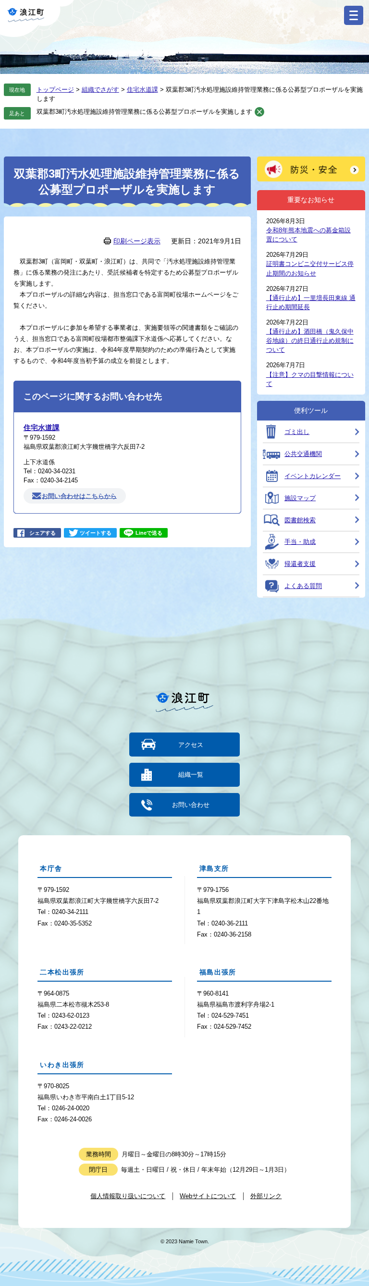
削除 (259, 112)
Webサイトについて (208, 1196)
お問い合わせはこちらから (79, 495)
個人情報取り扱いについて (127, 1196)
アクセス (190, 744)
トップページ (55, 89)
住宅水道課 (142, 89)
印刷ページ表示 (136, 241)
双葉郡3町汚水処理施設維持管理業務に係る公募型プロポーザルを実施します (144, 111)
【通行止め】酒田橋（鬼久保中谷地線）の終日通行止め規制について (310, 340)
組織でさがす (100, 89)
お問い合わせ (190, 804)
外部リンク (266, 1196)
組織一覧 (190, 774)
